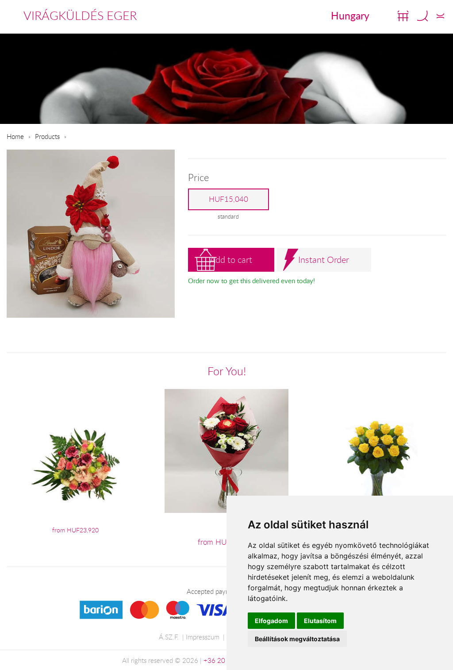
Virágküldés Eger (80, 15)
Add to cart (231, 260)
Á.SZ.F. (169, 636)
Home (15, 136)
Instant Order (323, 260)
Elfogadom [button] (271, 620)
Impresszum (202, 636)
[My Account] (440, 16)
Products (47, 136)
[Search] (422, 16)
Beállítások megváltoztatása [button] (297, 639)
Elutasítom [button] (320, 620)
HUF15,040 (228, 199)
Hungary (350, 15)
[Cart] (403, 16)
